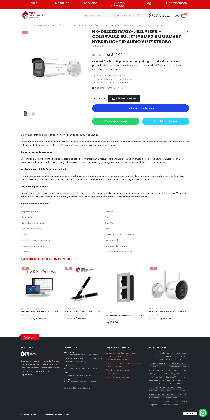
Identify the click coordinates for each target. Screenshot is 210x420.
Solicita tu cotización (142, 108)
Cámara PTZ (173, 370)
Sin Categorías (155, 309)
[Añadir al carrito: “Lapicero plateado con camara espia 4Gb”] (98, 270)
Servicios (90, 3)
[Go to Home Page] (21, 25)
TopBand (153, 404)
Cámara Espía (174, 367)
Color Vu (182, 360)
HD (174, 380)
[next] (187, 32)
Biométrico (170, 356)
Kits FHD (165, 394)
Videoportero (165, 404)
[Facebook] (67, 396)
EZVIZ (162, 380)
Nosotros (62, 3)
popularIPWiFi (155, 401)
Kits (172, 387)
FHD (168, 380)
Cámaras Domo (156, 377)
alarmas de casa (179, 353)
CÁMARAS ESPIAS (70, 309)
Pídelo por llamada (168, 121)
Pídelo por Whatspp (117, 121)
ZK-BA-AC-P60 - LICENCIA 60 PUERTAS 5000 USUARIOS (48, 311)
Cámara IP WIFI (159, 370)
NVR (181, 394)
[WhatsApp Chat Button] (203, 413)
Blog (147, 3)
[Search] (138, 15)
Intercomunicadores (166, 384)
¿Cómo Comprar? (119, 4)
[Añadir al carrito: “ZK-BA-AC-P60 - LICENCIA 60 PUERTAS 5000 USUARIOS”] (56, 270)
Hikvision (181, 380)
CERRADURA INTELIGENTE (167, 360)
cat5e (152, 360)
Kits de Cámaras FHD (168, 391)
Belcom (160, 356)
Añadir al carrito (126, 98)
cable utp (181, 356)
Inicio (33, 3)
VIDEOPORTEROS (112, 313)
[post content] (41, 286)
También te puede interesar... (48, 258)
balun (152, 356)
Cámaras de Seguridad (171, 373)
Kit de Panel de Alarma (159, 387)
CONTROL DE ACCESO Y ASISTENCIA (33, 309)
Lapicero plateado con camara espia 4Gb (85, 311)
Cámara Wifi (171, 377)
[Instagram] (73, 396)
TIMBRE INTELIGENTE (179, 401)
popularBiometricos (169, 398)
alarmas (165, 353)
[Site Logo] (34, 15)
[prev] (183, 32)
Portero (166, 401)
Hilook (152, 384)
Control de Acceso (157, 363)
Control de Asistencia (176, 363)
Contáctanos (176, 3)
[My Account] (177, 15)
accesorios (155, 353)
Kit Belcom (181, 384)
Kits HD (174, 394)
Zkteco (175, 404)
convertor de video (157, 367)
